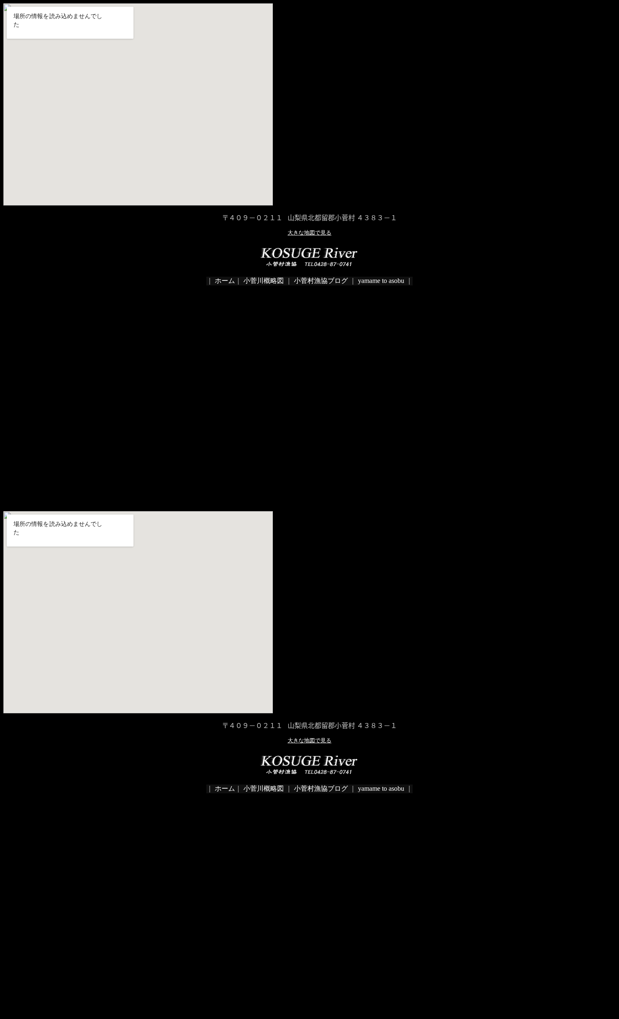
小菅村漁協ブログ (321, 280)
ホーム (224, 280)
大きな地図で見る (309, 232)
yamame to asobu (381, 280)
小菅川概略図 (263, 280)
